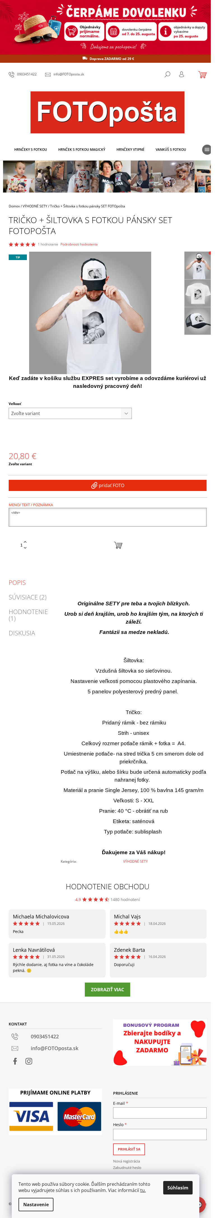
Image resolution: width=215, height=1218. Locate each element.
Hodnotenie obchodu (107, 886)
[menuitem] (31, 150)
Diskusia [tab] (22, 632)
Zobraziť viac (107, 990)
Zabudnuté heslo (127, 1167)
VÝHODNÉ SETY (135, 861)
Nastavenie (36, 1204)
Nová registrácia (126, 1161)
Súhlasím (177, 1188)
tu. (143, 1190)
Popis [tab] (17, 582)
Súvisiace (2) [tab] (27, 597)
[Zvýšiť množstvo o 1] (25, 542)
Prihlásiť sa (129, 1149)
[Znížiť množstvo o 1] (25, 548)
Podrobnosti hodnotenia (79, 244)
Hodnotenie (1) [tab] (28, 615)
